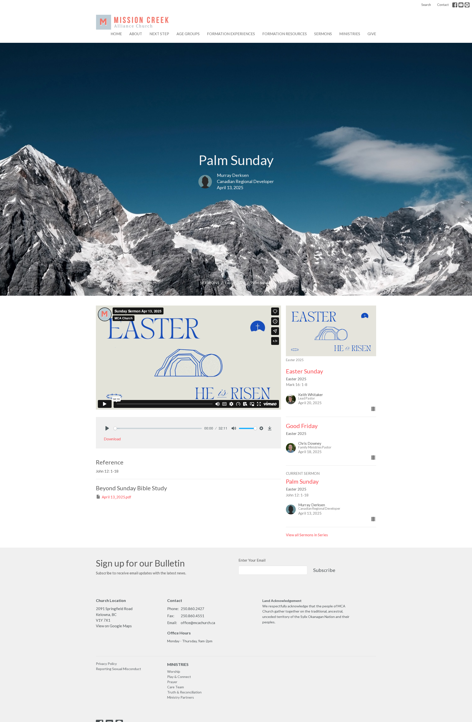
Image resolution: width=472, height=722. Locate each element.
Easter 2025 (235, 282)
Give (372, 33)
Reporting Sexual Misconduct (118, 669)
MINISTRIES (178, 664)
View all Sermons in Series (307, 535)
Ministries (349, 33)
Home (116, 33)
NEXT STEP (159, 33)
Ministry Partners (180, 697)
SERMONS (209, 282)
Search (426, 5)
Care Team (175, 687)
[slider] (158, 428)
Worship (173, 671)
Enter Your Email (252, 560)
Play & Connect (179, 677)
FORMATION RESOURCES (284, 33)
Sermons (323, 33)
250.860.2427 (192, 608)
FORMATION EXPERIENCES (231, 33)
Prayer (172, 682)
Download (112, 439)
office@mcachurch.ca (198, 622)
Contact (443, 5)
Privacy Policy (106, 663)
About (135, 33)
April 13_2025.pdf (116, 497)
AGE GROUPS (188, 33)
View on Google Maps (114, 626)
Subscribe (324, 570)
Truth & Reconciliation (184, 692)
